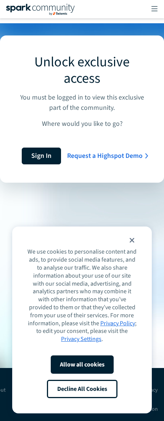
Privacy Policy (117, 323)
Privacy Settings (81, 339)
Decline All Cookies (82, 389)
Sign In (41, 156)
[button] (132, 240)
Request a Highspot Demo (105, 156)
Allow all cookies (82, 364)
